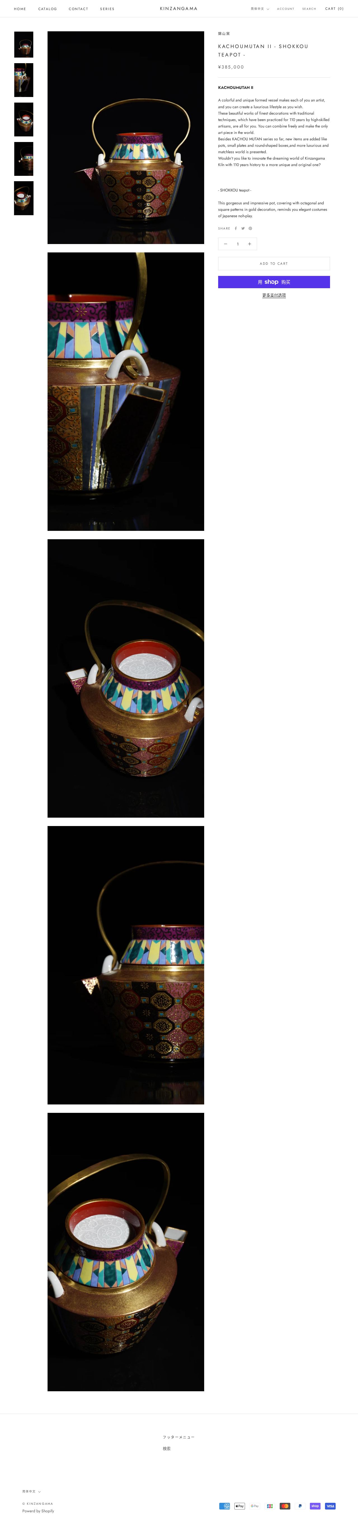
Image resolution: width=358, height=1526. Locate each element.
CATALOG (47, 8)
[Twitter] (243, 228)
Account (286, 9)
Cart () (334, 8)
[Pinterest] (250, 228)
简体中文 (257, 9)
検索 (167, 1448)
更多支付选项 (274, 295)
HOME (20, 8)
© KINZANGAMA (37, 1503)
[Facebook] (235, 228)
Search (309, 9)
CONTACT (78, 8)
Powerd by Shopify (38, 1511)
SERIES (107, 8)
